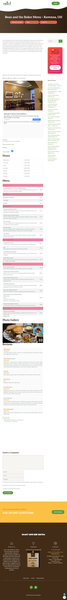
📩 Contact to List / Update (55, 67)
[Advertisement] (23, 64)
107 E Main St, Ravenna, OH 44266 (11, 141)
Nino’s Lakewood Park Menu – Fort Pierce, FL (13, 420)
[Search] (60, 41)
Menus (55, 3)
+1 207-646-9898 (55, 549)
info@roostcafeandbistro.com (55, 552)
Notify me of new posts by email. (12, 488)
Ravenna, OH (51, 22)
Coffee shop (33, 22)
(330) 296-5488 (10, 144)
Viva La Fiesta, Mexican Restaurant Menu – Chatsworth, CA (53, 148)
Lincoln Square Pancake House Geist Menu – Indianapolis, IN (53, 100)
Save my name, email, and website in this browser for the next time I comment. (23, 482)
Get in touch (58, 512)
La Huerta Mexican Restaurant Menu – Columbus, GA (52, 106)
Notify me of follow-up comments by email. (14, 485)
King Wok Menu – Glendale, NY (10, 421)
